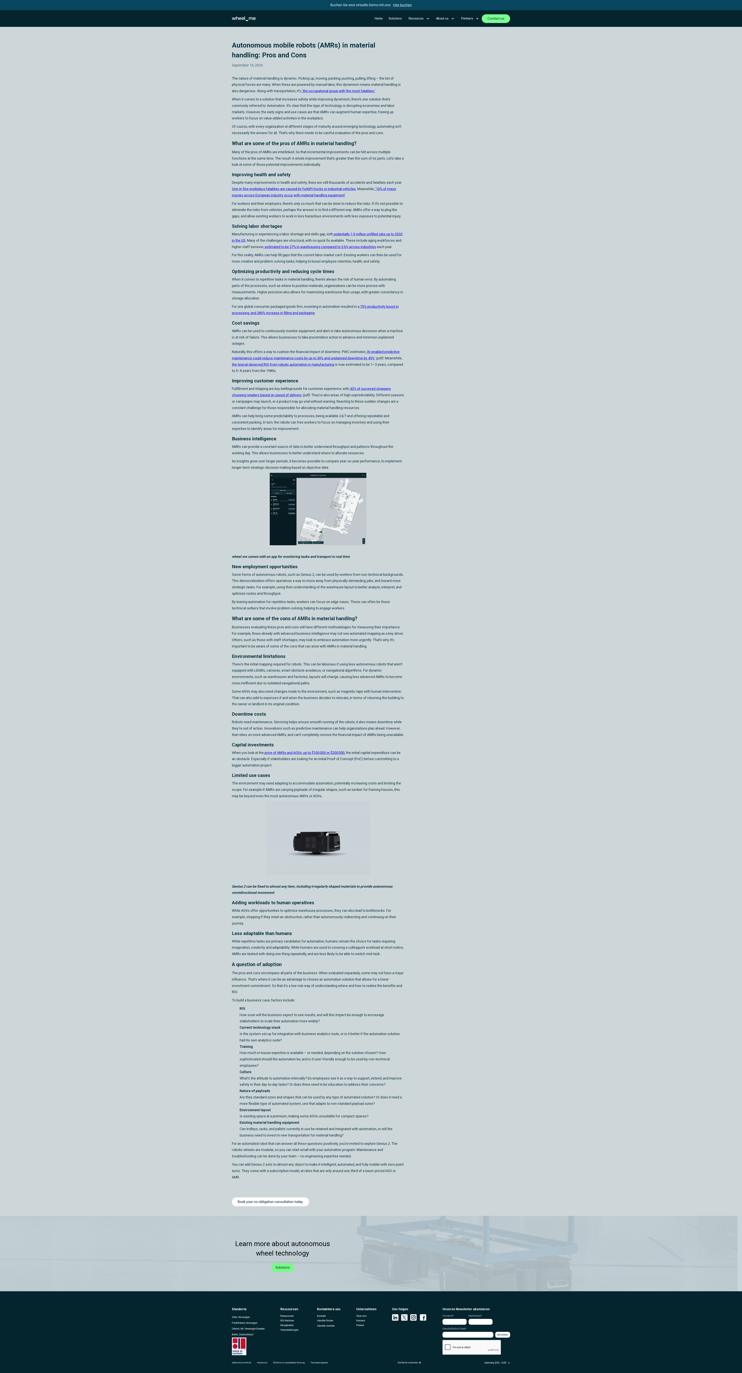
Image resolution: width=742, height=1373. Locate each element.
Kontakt (321, 1315)
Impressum (262, 1363)
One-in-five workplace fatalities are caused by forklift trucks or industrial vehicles (294, 189)
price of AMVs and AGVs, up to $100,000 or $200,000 (304, 753)
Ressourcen (287, 1315)
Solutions (395, 18)
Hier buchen (402, 5)
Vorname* (448, 1315)
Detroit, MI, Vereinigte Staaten (248, 1328)
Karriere (360, 1320)
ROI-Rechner (287, 1320)
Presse (360, 1325)
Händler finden (325, 1320)
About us (442, 18)
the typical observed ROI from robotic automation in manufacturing (283, 364)
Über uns (361, 1315)
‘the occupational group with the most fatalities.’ (338, 91)
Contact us (496, 18)
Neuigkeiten (287, 1325)
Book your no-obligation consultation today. (270, 1202)
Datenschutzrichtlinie (241, 1363)
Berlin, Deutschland (242, 1334)
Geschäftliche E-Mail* (454, 1328)
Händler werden (326, 1325)
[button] (418, 18)
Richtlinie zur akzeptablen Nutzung (289, 1363)
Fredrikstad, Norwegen (244, 1322)
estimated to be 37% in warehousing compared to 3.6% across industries (320, 247)
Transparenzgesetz (319, 1363)
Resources (416, 18)
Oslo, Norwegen (241, 1317)
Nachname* (475, 1315)
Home (378, 18)
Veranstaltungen (289, 1329)
